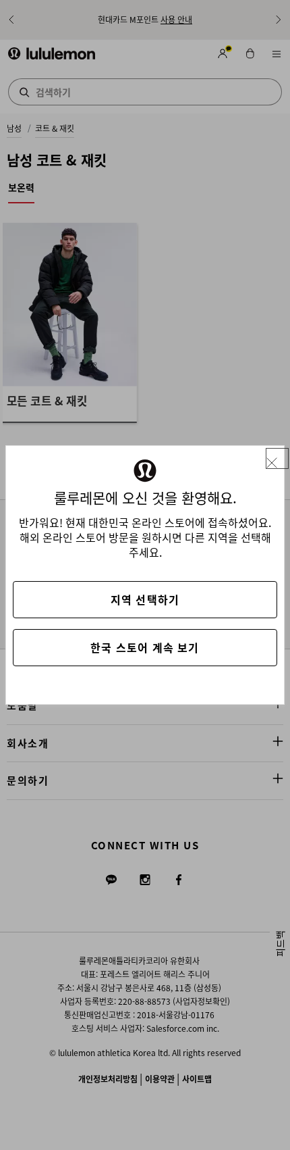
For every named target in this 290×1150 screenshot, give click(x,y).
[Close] (277, 458)
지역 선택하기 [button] (145, 599)
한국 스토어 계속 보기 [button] (144, 647)
